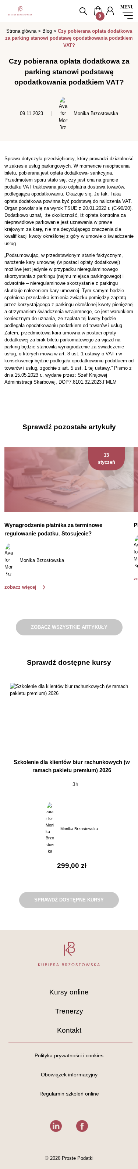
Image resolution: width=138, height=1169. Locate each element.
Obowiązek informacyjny (69, 1074)
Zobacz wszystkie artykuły (69, 627)
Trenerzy (69, 1011)
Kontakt (69, 1030)
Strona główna (21, 31)
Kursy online (69, 992)
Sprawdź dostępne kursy (69, 900)
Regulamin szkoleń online (69, 1094)
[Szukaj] (83, 11)
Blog (47, 31)
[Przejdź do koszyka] (98, 10)
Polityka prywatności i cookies (69, 1055)
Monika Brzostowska (96, 113)
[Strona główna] (20, 11)
